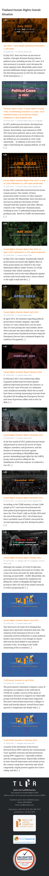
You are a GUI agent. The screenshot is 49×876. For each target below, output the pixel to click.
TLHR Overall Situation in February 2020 (20, 740)
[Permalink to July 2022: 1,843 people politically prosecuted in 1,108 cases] (24, 29)
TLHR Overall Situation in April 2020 (19, 680)
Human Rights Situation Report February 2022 (23, 372)
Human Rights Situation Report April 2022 (21, 312)
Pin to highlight (37, 121)
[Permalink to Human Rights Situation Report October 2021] (24, 542)
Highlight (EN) (37, 186)
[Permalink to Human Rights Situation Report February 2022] (24, 356)
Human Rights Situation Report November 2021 (23, 497)
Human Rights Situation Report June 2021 (21, 620)
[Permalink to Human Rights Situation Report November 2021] (24, 482)
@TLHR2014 (27, 802)
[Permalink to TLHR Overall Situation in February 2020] (24, 724)
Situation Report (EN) (24, 52)
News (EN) (20, 683)
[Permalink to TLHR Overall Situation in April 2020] (24, 664)
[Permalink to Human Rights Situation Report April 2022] (24, 296)
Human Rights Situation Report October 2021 (22, 557)
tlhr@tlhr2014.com (27, 805)
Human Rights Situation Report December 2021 (23, 435)
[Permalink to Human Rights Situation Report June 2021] (24, 604)
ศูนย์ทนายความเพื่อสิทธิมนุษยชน (28, 799)
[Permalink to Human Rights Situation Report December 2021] (24, 419)
